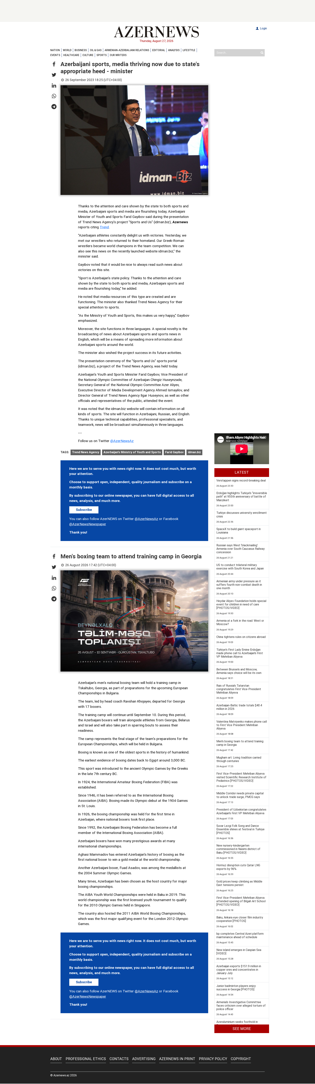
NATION (55, 50)
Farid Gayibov (174, 452)
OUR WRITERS (118, 55)
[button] (54, 64)
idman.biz (194, 452)
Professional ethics (86, 1059)
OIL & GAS (96, 50)
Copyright (241, 1059)
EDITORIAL (158, 50)
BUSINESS (81, 50)
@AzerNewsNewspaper (87, 524)
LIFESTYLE (189, 50)
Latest (242, 472)
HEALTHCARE (71, 55)
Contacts (119, 1059)
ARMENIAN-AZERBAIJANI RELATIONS (127, 50)
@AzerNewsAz (122, 441)
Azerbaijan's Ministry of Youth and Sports (132, 452)
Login (263, 28)
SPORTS (101, 55)
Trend (104, 227)
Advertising (143, 1059)
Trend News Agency (85, 452)
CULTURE (87, 55)
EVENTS (55, 55)
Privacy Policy (213, 1059)
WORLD (67, 50)
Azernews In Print (177, 1059)
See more (242, 1029)
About (56, 1059)
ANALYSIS (174, 50)
